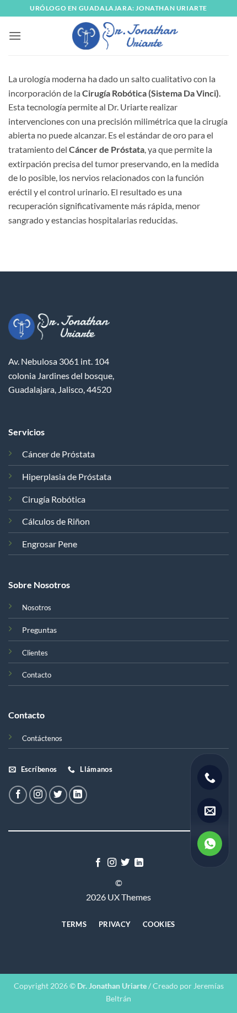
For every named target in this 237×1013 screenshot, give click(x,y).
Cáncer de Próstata (58, 454)
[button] (14, 35)
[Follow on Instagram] (38, 795)
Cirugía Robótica (53, 499)
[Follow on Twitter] (58, 795)
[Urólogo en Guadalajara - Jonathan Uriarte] (125, 36)
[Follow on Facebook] (18, 795)
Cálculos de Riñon (56, 521)
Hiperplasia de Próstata (66, 476)
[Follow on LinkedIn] (78, 795)
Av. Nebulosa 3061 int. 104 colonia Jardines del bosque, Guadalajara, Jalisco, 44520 (61, 375)
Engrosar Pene (49, 544)
